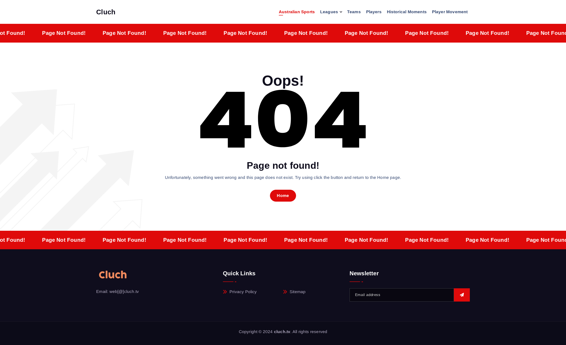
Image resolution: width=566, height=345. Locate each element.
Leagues (329, 11)
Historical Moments (407, 11)
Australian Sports (297, 11)
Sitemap (298, 291)
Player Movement (450, 11)
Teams (354, 11)
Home (283, 195)
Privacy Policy (243, 291)
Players (374, 11)
